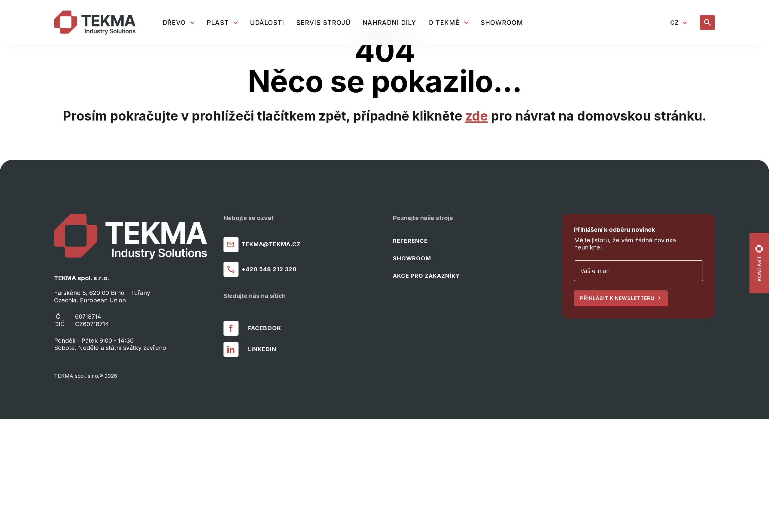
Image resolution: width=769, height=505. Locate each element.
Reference (410, 240)
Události (267, 22)
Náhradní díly (389, 22)
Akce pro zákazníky (426, 275)
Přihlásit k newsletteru (617, 298)
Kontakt (759, 268)
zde (476, 116)
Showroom (502, 22)
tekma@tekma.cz (271, 244)
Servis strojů (323, 22)
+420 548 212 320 (269, 269)
